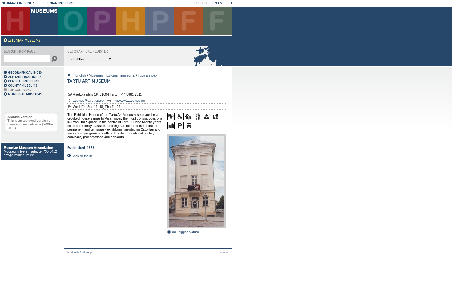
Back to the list (82, 156)
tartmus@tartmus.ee (88, 100)
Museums (96, 75)
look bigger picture (185, 232)
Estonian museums (120, 75)
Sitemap (87, 252)
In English (79, 75)
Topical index (147, 75)
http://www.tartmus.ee (129, 100)
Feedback (73, 252)
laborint (224, 252)
